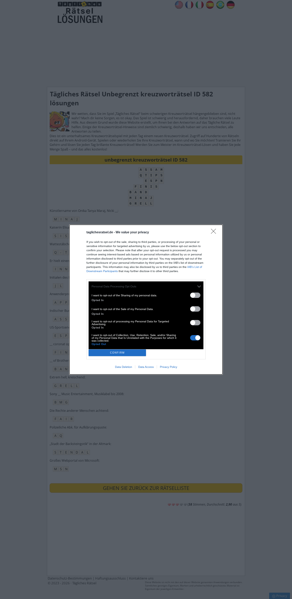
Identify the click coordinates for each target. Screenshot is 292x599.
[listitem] (146, 286)
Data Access (146, 366)
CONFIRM (117, 352)
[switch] (195, 295)
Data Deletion (123, 366)
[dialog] (146, 299)
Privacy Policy (168, 366)
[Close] (215, 232)
